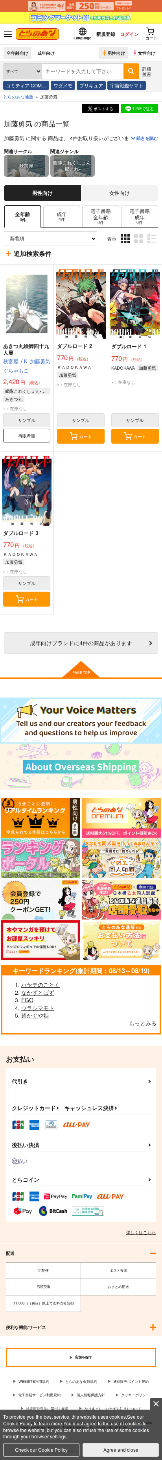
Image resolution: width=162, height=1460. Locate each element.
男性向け (116, 53)
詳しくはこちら (141, 1232)
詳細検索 (146, 71)
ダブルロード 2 (74, 346)
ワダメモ (62, 85)
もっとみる (142, 1023)
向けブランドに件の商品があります (81, 642)
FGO (27, 1000)
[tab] (61, 216)
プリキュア (91, 85)
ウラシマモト (37, 1008)
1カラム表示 (152, 244)
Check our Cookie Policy (41, 1449)
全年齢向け (17, 53)
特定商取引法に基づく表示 (47, 1408)
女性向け (146, 53)
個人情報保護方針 (91, 1394)
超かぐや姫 (35, 1015)
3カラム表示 (126, 244)
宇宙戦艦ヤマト (126, 85)
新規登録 (105, 33)
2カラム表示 (139, 244)
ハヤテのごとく (40, 984)
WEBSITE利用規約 (33, 1381)
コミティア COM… (26, 85)
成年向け (46, 53)
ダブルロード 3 (20, 533)
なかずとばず (37, 992)
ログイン (129, 33)
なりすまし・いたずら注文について (113, 1408)
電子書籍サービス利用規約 (39, 1394)
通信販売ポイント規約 (131, 1381)
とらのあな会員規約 (81, 1381)
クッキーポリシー (135, 1394)
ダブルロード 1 (128, 346)
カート (85, 436)
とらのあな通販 (18, 96)
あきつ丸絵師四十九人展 (26, 349)
